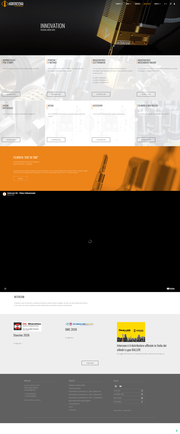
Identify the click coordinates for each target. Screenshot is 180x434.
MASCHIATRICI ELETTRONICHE (99, 61)
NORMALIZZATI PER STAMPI (9, 61)
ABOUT (127, 4)
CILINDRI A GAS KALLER (148, 105)
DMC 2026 (71, 329)
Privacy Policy (117, 410)
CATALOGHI (137, 4)
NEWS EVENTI (117, 398)
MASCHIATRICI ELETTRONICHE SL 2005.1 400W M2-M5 (85, 391)
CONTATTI (156, 4)
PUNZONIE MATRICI (52, 61)
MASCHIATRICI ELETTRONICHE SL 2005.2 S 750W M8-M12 (86, 398)
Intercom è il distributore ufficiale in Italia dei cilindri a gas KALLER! (141, 347)
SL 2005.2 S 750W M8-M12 (101, 82)
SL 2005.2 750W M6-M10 (100, 80)
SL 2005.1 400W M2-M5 (100, 78)
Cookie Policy (127, 410)
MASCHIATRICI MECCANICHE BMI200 (147, 61)
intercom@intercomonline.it (32, 400)
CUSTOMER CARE (118, 394)
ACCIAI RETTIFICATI (8, 107)
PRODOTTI (118, 4)
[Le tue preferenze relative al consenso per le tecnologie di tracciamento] (176, 431)
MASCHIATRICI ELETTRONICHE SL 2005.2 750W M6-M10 (85, 395)
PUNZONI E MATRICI (75, 388)
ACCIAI (51, 105)
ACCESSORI (97, 105)
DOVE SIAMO (117, 402)
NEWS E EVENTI (147, 4)
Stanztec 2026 (21, 335)
